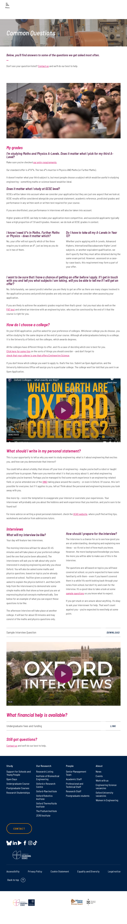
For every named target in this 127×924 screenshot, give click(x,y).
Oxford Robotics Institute (44, 797)
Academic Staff (74, 779)
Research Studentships (18, 792)
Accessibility (13, 871)
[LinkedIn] (15, 843)
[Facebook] (25, 843)
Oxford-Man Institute (46, 791)
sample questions (75, 593)
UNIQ (44, 481)
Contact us (43, 66)
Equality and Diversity (88, 871)
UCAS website (80, 514)
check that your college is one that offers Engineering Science (37, 355)
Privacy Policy (35, 871)
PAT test (10, 309)
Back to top (13, 879)
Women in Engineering (107, 800)
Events (99, 775)
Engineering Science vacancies (106, 786)
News (98, 771)
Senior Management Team (76, 773)
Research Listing (44, 771)
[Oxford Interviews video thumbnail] (63, 674)
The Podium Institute (46, 811)
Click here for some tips (18, 351)
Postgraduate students (77, 795)
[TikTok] (35, 843)
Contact (19, 828)
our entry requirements (45, 162)
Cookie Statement (60, 871)
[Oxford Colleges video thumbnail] (63, 410)
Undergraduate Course (17, 783)
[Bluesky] (9, 843)
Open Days (11, 779)
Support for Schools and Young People (18, 773)
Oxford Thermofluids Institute (46, 805)
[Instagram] (30, 843)
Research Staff (73, 791)
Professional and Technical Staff (74, 785)
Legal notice (114, 871)
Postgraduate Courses (17, 788)
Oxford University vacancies (104, 794)
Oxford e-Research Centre (45, 785)
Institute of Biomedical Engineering (47, 777)
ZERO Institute (43, 815)
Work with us (102, 780)
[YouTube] (20, 843)
